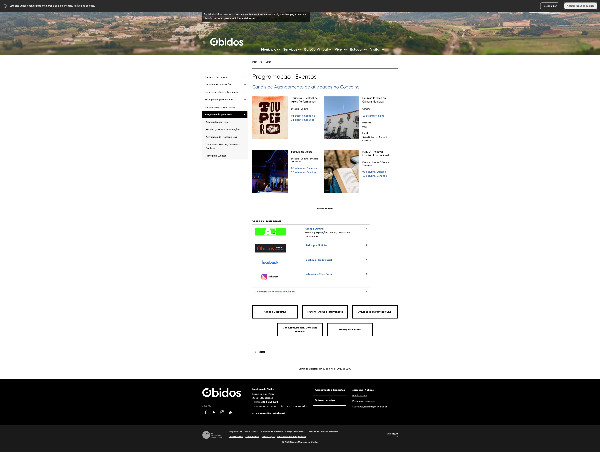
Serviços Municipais (295, 431)
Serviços (290, 49)
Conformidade (252, 436)
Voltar (262, 352)
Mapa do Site (235, 431)
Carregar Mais (325, 208)
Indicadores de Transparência (291, 436)
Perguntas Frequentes (363, 401)
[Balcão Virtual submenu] (331, 49)
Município (268, 49)
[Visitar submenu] (384, 49)
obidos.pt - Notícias (363, 390)
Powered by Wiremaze (392, 435)
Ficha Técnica (251, 431)
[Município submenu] (279, 49)
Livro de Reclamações (212, 435)
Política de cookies (83, 5)
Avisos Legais (268, 436)
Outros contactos (325, 400)
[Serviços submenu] (300, 49)
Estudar (356, 49)
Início (255, 61)
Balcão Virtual (316, 49)
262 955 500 (279, 404)
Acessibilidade (236, 436)
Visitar (375, 49)
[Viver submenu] (346, 49)
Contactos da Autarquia (271, 431)
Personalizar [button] (550, 6)
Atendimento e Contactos (330, 390)
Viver (339, 49)
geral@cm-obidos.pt (272, 413)
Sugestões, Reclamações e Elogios (369, 406)
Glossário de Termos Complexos (322, 431)
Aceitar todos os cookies (580, 6)
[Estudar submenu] (366, 49)
